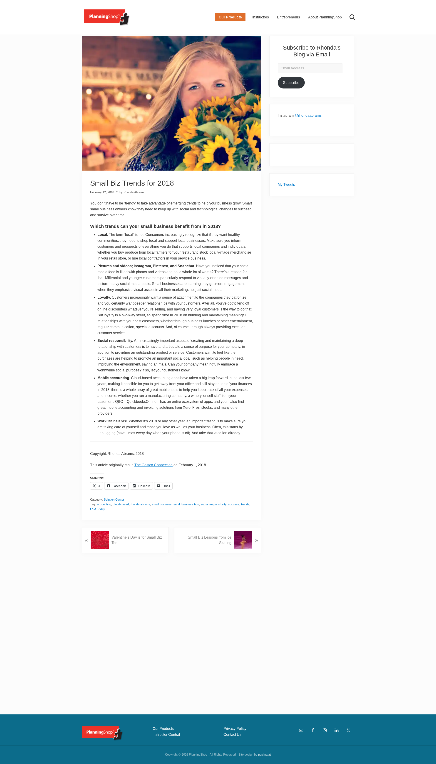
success (233, 504)
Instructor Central (166, 734)
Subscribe (291, 83)
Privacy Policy (234, 729)
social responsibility (213, 504)
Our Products (163, 729)
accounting (104, 504)
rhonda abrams (140, 504)
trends (245, 504)
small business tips (186, 504)
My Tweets (286, 185)
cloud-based (121, 504)
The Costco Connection (153, 465)
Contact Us (232, 734)
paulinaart (264, 754)
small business (162, 504)
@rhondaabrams (308, 115)
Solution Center (114, 499)
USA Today (97, 509)
